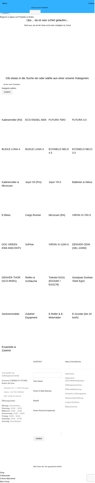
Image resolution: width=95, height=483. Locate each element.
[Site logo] (47, 3)
